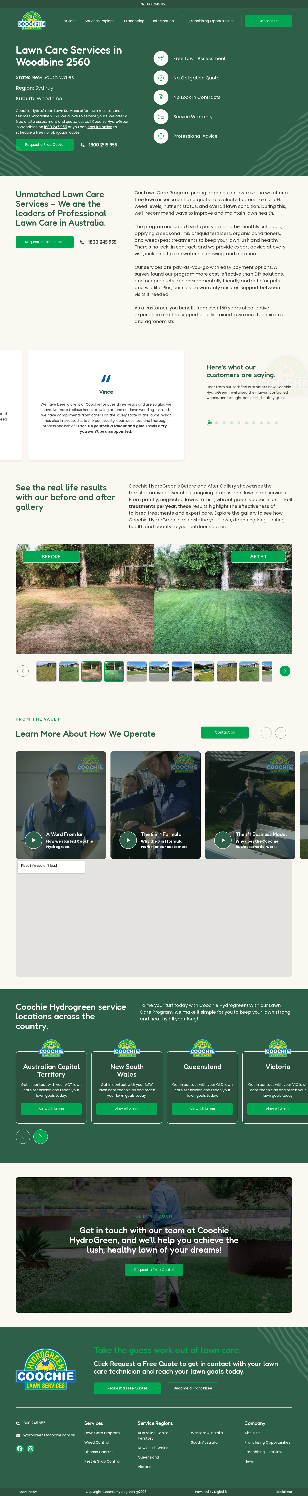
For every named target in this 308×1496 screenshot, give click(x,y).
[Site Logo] (32, 21)
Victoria (145, 1466)
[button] (209, 422)
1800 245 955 (55, 127)
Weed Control (96, 1442)
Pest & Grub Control (102, 1461)
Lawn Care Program (102, 1433)
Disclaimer (284, 1491)
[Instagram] (30, 1449)
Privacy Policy (26, 1491)
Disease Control (98, 1451)
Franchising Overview (263, 1451)
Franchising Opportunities (267, 1442)
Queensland (148, 1457)
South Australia (204, 1442)
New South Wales (153, 1447)
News (249, 1461)
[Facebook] (20, 1449)
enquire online (99, 127)
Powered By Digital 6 (211, 1491)
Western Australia (207, 1433)
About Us (252, 1433)
